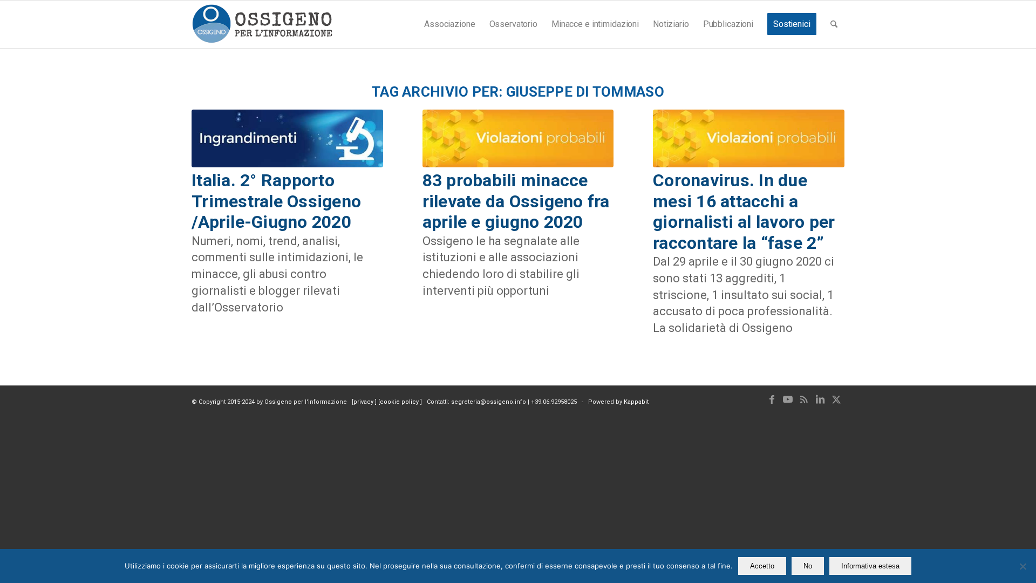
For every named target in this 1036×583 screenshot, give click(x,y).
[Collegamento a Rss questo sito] (804, 399)
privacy (364, 401)
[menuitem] (449, 24)
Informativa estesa (870, 566)
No (807, 566)
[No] (1022, 566)
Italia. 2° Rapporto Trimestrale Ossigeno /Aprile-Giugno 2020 (276, 201)
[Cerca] (833, 24)
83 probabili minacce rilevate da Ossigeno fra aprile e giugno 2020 (516, 201)
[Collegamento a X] (836, 399)
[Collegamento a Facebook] (772, 399)
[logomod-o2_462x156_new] (262, 24)
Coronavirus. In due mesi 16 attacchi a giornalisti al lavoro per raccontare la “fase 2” (744, 211)
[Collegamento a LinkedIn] (820, 399)
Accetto (762, 566)
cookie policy (400, 401)
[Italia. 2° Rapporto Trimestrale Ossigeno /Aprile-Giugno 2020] (287, 139)
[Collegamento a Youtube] (788, 399)
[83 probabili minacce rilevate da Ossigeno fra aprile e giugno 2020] (518, 139)
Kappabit (636, 401)
